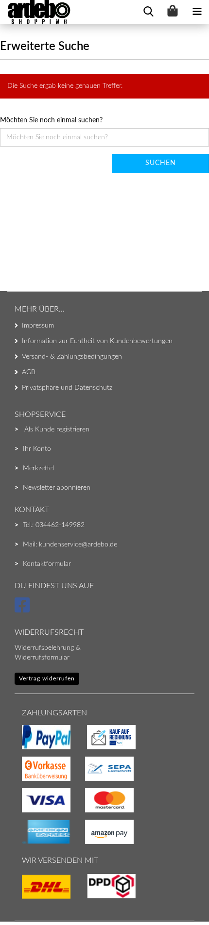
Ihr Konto (37, 449)
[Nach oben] (26, 898)
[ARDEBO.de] (35, 12)
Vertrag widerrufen (47, 678)
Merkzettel (38, 468)
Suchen (160, 163)
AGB (28, 372)
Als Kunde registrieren (56, 429)
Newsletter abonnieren (56, 487)
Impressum (38, 325)
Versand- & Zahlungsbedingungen (72, 356)
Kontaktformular (47, 564)
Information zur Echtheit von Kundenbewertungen (97, 341)
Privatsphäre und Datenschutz (67, 387)
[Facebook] (24, 609)
